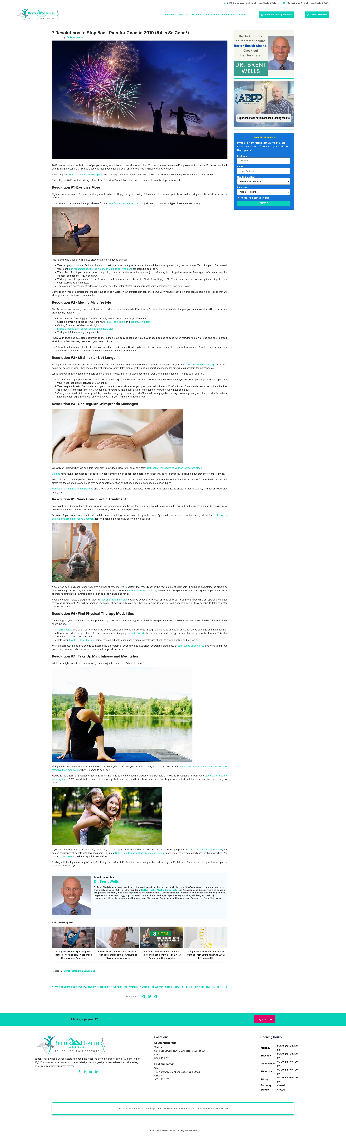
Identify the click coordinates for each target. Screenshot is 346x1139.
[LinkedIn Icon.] (96, 1071)
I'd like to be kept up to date (254, 197)
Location (242, 187)
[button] (143, 996)
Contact (241, 14)
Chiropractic (70, 970)
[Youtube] (90, 1071)
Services (169, 14)
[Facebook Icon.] (79, 1071)
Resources (228, 14)
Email (240, 166)
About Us (183, 14)
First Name (243, 156)
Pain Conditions (86, 970)
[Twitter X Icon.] (85, 1071)
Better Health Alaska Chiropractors (160, 890)
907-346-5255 (161, 1058)
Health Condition (246, 177)
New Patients (211, 14)
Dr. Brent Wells (106, 881)
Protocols (196, 14)
